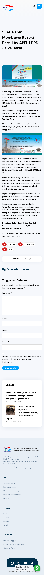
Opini (5, 525)
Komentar (7, 293)
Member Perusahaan (12, 494)
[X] (32, 563)
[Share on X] (25, 258)
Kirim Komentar (11, 368)
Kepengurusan (9, 487)
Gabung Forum (9, 548)
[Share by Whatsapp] (30, 258)
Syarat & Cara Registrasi (13, 544)
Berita (5, 514)
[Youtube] (25, 563)
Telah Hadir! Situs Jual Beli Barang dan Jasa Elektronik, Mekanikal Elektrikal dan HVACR (19, 226)
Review (6, 521)
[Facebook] (12, 563)
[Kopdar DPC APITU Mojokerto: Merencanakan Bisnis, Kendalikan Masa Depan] (10, 410)
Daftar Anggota (10, 540)
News (10, 249)
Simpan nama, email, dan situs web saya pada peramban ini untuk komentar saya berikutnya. (21, 359)
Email (5, 330)
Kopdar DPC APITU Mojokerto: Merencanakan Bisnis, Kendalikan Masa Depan (22, 412)
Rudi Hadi (12, 244)
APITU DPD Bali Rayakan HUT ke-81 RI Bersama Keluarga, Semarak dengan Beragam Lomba (21, 395)
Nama (5, 318)
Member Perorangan (12, 491)
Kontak (6, 498)
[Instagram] (18, 563)
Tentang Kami (9, 483)
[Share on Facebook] (21, 258)
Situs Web (6, 342)
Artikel (6, 517)
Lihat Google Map (23, 468)
